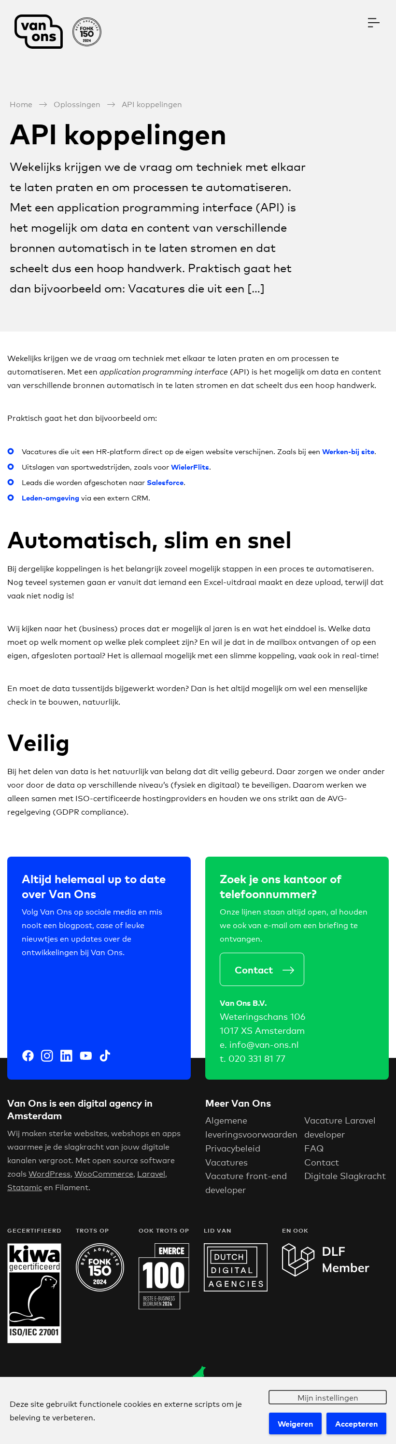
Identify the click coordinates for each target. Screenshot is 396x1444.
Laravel (151, 1173)
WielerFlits (190, 466)
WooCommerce (103, 1173)
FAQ (314, 1147)
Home (21, 103)
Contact (254, 969)
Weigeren (295, 1423)
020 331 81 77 (256, 1058)
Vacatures (226, 1161)
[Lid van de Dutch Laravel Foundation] (325, 1273)
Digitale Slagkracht (345, 1175)
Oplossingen (77, 103)
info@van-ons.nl (264, 1044)
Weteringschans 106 (262, 1016)
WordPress (49, 1173)
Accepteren (356, 1423)
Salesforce (165, 482)
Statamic (24, 1186)
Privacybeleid (232, 1147)
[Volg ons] (28, 1057)
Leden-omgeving (50, 497)
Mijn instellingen (327, 1396)
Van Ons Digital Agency (62, 31)
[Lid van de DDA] (236, 1287)
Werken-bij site (348, 451)
